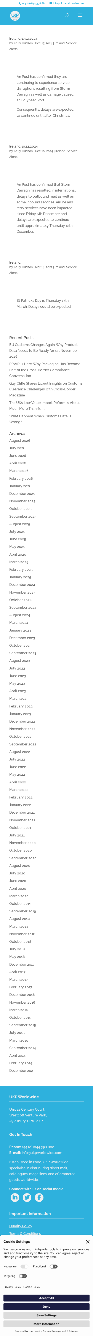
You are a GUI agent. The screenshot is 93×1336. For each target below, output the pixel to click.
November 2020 (22, 843)
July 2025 (17, 532)
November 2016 (22, 1002)
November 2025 (22, 501)
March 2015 (18, 1040)
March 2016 (18, 1010)
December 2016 (22, 995)
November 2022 (22, 729)
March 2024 (18, 623)
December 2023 (22, 638)
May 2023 (17, 683)
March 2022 (18, 790)
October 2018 (20, 942)
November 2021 (22, 820)
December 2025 (22, 494)
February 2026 (21, 478)
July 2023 (17, 668)
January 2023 (20, 714)
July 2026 (17, 448)
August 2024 (19, 615)
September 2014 (22, 1048)
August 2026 (19, 441)
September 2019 (22, 911)
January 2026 (20, 486)
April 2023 (17, 691)
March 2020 (19, 896)
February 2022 (21, 797)
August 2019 (19, 919)
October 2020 (20, 850)
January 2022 (20, 805)
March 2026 (19, 471)
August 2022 (19, 752)
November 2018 (22, 934)
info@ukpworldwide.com (42, 1153)
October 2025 (20, 509)
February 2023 (21, 706)
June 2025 (17, 539)
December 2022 (22, 721)
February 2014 (20, 1063)
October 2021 (20, 828)
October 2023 (20, 645)
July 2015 (17, 1033)
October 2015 (20, 1017)
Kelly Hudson (23, 43)
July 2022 (17, 759)
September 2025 (22, 516)
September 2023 (22, 653)
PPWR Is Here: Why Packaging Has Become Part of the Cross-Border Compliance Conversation (44, 370)
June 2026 (17, 456)
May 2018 (17, 957)
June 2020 (17, 881)
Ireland (60, 43)
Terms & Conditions (25, 1234)
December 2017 (22, 964)
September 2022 (22, 744)
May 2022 (17, 774)
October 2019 (20, 904)
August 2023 (19, 661)
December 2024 (22, 585)
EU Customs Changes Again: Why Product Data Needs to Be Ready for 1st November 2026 (43, 350)
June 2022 (17, 767)
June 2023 (17, 676)
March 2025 (18, 562)
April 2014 (17, 1055)
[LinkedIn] (15, 1197)
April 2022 (17, 782)
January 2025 (20, 577)
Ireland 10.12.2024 (23, 146)
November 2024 (22, 592)
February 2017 (20, 987)
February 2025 (21, 569)
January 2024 (20, 630)
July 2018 (17, 949)
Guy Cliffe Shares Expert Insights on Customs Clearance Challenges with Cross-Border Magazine (45, 389)
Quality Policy (20, 1226)
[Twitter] (27, 1197)
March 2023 (18, 698)
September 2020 (23, 858)
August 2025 (19, 524)
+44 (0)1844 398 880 (34, 3)
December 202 (21, 1071)
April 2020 (17, 888)
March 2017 (18, 980)
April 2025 (17, 554)
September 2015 (22, 1025)
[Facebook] (39, 1197)
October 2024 (20, 600)
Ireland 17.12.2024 (23, 38)
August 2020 (19, 866)
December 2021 (22, 812)
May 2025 (17, 547)
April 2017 (17, 972)
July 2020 (17, 873)
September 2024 (22, 607)
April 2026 (17, 463)
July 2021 (17, 835)
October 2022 (20, 736)
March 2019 (18, 926)
